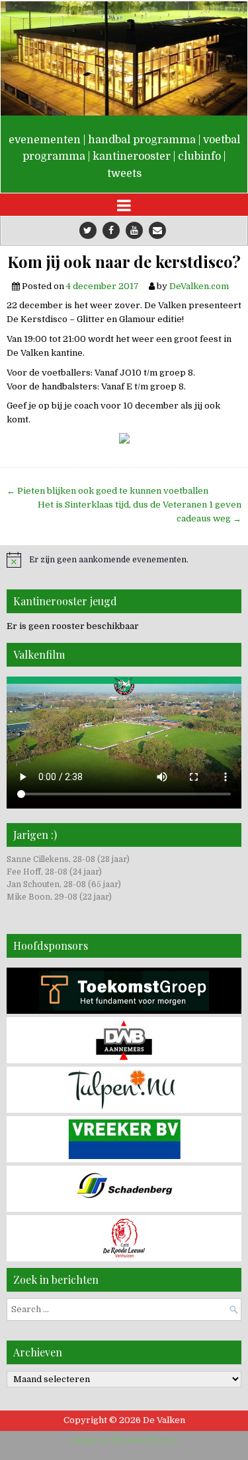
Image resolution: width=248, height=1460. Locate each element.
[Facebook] (111, 230)
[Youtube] (134, 230)
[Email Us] (157, 230)
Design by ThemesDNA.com (124, 1440)
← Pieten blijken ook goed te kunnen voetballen (107, 491)
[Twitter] (88, 230)
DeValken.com (199, 286)
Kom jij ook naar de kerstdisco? (124, 261)
